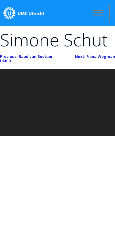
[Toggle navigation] (98, 13)
